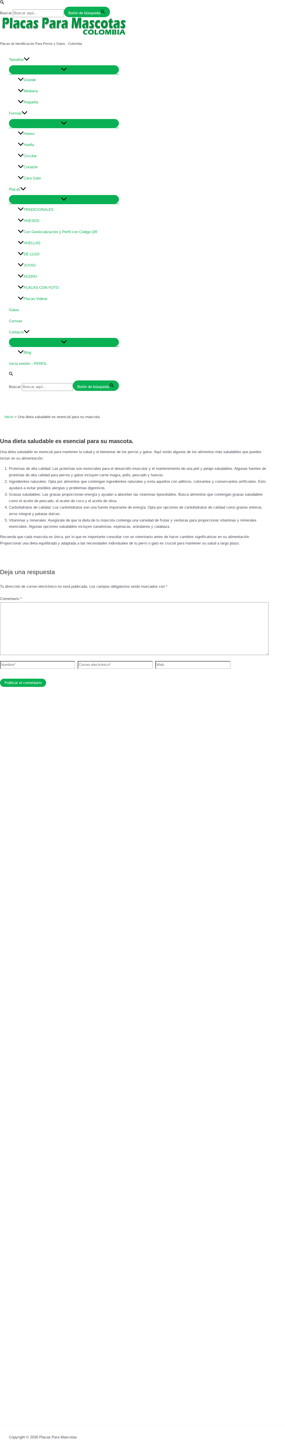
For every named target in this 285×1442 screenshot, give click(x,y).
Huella (29, 145)
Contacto (16, 332)
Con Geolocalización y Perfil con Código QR (60, 232)
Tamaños (16, 60)
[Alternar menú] (64, 69)
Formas (15, 113)
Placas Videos (35, 299)
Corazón (31, 167)
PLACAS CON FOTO (41, 288)
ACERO (30, 276)
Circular (30, 156)
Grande (30, 80)
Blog (27, 352)
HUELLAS (32, 243)
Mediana (31, 91)
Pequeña (31, 102)
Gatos (14, 310)
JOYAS (30, 265)
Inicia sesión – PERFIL (28, 364)
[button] (2, 3)
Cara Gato (32, 178)
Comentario (11, 599)
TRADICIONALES (38, 209)
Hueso (29, 133)
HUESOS (31, 221)
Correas (15, 321)
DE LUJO (31, 254)
